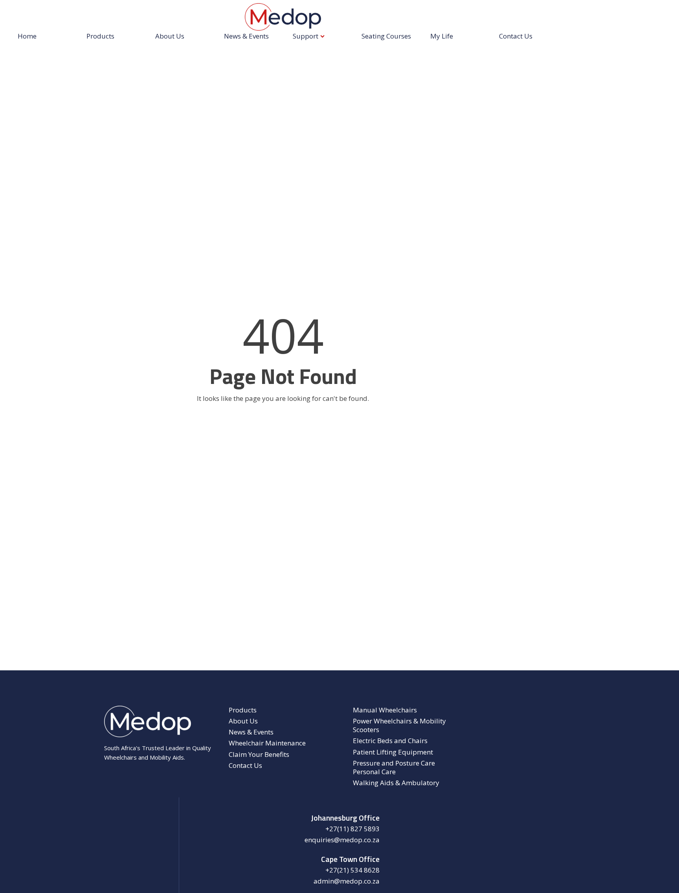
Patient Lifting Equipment (393, 752)
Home (27, 36)
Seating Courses (386, 36)
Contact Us (515, 36)
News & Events (246, 36)
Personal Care (374, 772)
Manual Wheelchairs (385, 710)
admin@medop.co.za (347, 881)
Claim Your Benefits (259, 754)
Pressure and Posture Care (394, 763)
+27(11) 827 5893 (352, 829)
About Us (169, 36)
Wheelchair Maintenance (267, 743)
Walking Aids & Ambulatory (396, 783)
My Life (441, 36)
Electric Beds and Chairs (390, 740)
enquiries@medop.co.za (342, 840)
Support (305, 36)
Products (100, 36)
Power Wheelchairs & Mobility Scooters (399, 725)
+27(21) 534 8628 (352, 870)
